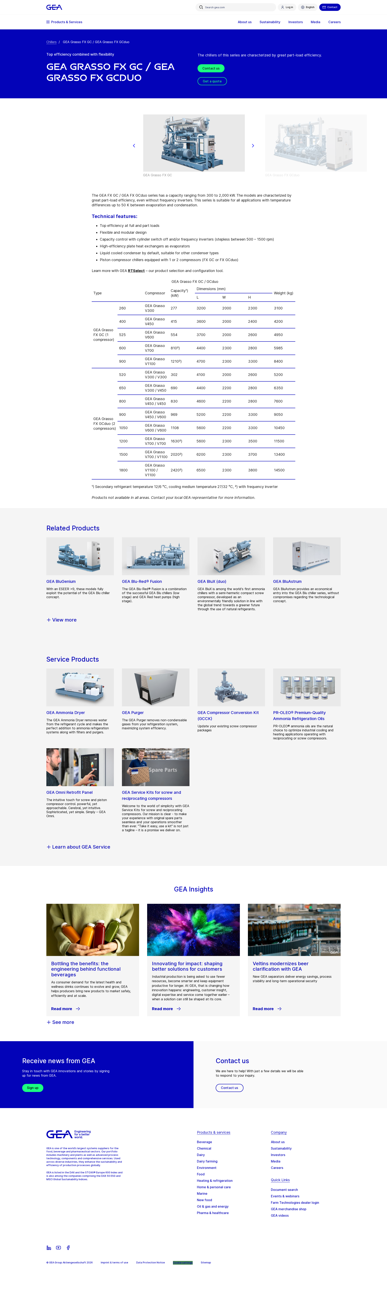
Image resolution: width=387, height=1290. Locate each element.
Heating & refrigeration (215, 1181)
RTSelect (136, 271)
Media (275, 1161)
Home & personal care (214, 1187)
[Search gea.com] (201, 7)
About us (278, 1142)
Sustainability (281, 1148)
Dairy (201, 1155)
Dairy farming (207, 1161)
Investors (278, 1155)
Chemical (204, 1148)
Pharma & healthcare (213, 1213)
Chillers (51, 42)
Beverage (204, 1142)
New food (204, 1200)
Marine (202, 1193)
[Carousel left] (134, 145)
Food (201, 1174)
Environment (206, 1168)
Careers (277, 1168)
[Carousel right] (253, 145)
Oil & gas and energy (213, 1206)
